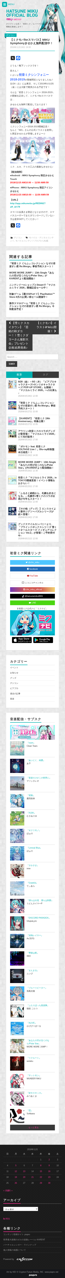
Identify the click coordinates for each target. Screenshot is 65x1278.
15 (41, 1171)
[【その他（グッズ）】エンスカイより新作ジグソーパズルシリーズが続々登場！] (12, 511)
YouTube (33, 576)
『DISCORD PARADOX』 (39, 918)
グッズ (13, 678)
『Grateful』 (32, 883)
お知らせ (14, 673)
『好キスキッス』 (35, 1093)
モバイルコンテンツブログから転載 (31, 241)
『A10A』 (31, 813)
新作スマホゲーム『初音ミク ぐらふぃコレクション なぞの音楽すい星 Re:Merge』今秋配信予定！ (32, 306)
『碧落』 (31, 795)
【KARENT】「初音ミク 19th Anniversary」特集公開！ (34, 420)
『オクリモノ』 (34, 830)
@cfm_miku (33, 562)
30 (49, 1183)
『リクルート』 (34, 1058)
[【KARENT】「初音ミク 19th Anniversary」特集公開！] (12, 421)
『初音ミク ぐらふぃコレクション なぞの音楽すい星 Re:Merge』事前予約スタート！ (32, 264)
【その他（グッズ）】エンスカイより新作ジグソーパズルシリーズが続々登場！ (37, 511)
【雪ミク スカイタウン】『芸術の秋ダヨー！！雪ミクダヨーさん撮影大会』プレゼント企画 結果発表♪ (19, 335)
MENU (11, 4)
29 (41, 1183)
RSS (7, 1219)
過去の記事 (15, 694)
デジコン (10, 35)
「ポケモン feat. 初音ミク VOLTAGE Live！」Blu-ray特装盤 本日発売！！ (37, 449)
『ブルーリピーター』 (37, 988)
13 (24, 1171)
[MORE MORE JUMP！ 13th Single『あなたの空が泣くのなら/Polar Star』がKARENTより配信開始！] (12, 465)
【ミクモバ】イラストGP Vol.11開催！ (46, 327)
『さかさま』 (33, 865)
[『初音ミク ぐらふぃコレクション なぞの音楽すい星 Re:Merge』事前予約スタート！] (12, 405)
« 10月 (6, 1191)
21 (32, 1177)
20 (24, 1177)
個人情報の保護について (14, 1250)
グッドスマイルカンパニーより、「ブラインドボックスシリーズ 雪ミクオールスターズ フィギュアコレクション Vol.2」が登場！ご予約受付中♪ (37, 530)
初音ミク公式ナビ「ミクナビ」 (33, 609)
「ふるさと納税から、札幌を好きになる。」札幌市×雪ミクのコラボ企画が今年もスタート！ (37, 496)
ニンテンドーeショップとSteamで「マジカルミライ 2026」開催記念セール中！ (32, 286)
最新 (19, 374)
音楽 (12, 699)
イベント (14, 668)
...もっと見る (33, 1127)
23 (49, 1177)
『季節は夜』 (33, 953)
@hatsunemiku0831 (33, 596)
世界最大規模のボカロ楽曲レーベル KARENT (24, 1240)
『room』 (31, 743)
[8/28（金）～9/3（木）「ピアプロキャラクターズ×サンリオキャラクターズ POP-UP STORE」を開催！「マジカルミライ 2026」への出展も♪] (12, 384)
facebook (33, 569)
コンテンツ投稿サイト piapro (16, 1234)
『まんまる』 (33, 970)
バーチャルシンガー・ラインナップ (19, 1245)
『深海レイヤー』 (35, 935)
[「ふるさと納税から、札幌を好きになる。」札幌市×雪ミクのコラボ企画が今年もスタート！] (12, 496)
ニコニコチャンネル (33, 583)
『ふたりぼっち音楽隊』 (38, 1005)
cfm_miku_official (33, 589)
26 (16, 1183)
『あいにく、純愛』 (36, 760)
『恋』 (30, 1110)
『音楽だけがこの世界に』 (39, 778)
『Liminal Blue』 (34, 848)
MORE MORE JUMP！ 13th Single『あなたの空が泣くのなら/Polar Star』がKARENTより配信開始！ (31, 275)
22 (41, 1177)
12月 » (9, 1191)
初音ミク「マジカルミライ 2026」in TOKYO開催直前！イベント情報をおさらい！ (37, 480)
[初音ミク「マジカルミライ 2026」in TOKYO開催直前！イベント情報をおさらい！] (12, 480)
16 (49, 1171)
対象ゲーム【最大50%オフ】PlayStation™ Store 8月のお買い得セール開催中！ (32, 295)
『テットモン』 (34, 1075)
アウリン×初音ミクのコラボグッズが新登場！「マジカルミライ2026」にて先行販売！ (37, 434)
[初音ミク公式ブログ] (22, 15)
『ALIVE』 (32, 1023)
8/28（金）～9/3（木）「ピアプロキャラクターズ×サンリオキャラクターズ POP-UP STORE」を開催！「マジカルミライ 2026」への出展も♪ (37, 387)
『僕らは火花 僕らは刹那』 (40, 900)
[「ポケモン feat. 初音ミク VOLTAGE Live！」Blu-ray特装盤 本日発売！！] (12, 449)
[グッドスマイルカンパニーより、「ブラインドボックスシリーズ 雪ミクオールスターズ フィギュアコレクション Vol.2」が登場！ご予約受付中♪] (12, 527)
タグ (45, 374)
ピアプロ (14, 688)
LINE (33, 603)
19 (16, 1177)
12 (16, 1171)
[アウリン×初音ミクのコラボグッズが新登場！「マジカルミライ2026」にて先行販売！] (12, 434)
